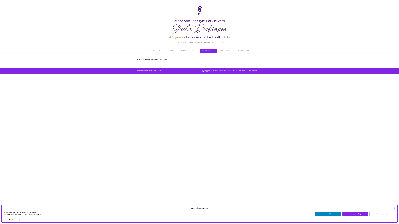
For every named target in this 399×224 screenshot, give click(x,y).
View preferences (382, 214)
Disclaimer (209, 70)
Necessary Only (355, 214)
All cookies (328, 214)
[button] (394, 208)
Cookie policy (7, 220)
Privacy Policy (16, 220)
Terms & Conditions (242, 70)
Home (203, 70)
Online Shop (204, 71)
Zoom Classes (253, 70)
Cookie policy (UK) (219, 70)
